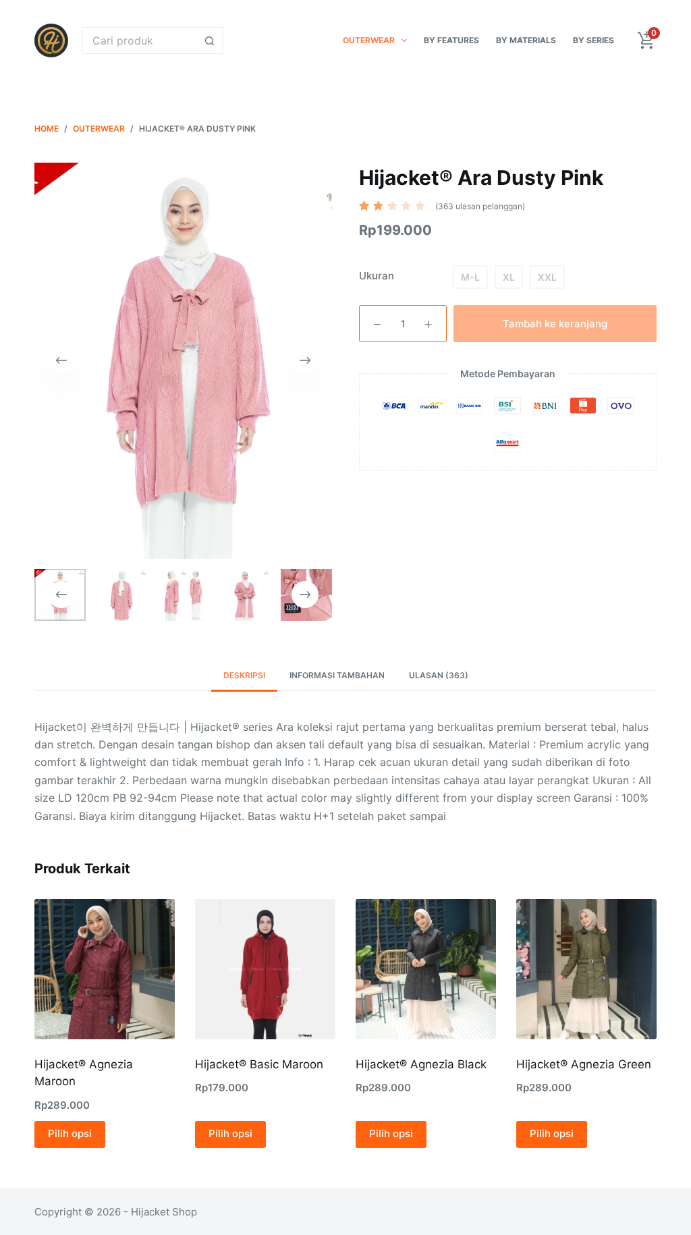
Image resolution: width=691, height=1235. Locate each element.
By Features (451, 40)
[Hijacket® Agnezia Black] (426, 969)
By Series (593, 40)
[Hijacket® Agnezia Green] (586, 969)
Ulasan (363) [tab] (438, 675)
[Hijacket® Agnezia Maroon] (104, 969)
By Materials (526, 40)
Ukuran (376, 275)
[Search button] (209, 40)
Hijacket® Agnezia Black (421, 1064)
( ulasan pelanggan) (480, 206)
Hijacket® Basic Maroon (259, 1064)
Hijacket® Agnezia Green (583, 1064)
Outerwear (369, 40)
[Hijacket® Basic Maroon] (265, 969)
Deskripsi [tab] (244, 675)
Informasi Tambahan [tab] (337, 675)
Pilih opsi (70, 1133)
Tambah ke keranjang (555, 323)
